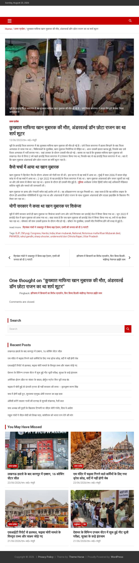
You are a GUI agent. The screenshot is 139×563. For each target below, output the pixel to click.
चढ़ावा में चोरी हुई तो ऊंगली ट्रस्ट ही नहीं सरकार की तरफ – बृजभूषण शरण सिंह (43, 386)
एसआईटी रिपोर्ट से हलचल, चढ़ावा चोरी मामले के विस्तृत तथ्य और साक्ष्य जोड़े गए (42, 365)
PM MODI (14, 236)
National (76, 233)
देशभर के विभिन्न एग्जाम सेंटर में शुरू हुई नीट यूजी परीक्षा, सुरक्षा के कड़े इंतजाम (42, 372)
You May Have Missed (24, 427)
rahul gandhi (26, 236)
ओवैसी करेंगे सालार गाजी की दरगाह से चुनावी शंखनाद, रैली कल (36, 401)
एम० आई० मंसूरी (30, 140)
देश (84, 524)
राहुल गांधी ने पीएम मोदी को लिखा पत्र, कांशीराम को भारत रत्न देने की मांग (40, 415)
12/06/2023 (15, 140)
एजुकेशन (77, 524)
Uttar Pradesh (90, 236)
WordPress (117, 556)
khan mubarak (63, 233)
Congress (36, 233)
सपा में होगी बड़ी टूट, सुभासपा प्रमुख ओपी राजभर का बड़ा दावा (35, 394)
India (52, 233)
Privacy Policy (45, 556)
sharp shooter (41, 236)
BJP (18, 233)
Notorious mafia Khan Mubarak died (101, 233)
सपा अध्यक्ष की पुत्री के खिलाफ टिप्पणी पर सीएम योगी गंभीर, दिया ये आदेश (40, 408)
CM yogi (25, 233)
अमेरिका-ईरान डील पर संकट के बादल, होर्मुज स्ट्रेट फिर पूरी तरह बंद (38, 379)
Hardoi (45, 233)
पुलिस (80, 182)
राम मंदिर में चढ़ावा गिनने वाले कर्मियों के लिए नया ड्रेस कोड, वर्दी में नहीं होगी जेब (43, 358)
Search (128, 329)
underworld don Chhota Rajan (66, 236)
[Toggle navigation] (9, 21)
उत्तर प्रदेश (14, 121)
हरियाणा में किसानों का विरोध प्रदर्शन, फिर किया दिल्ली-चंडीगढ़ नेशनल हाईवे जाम (101, 258)
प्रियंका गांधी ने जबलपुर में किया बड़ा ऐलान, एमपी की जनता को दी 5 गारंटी (55, 227)
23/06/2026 (14, 482)
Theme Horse (76, 556)
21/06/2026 (14, 541)
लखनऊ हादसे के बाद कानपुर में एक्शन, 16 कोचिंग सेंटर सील (35, 351)
